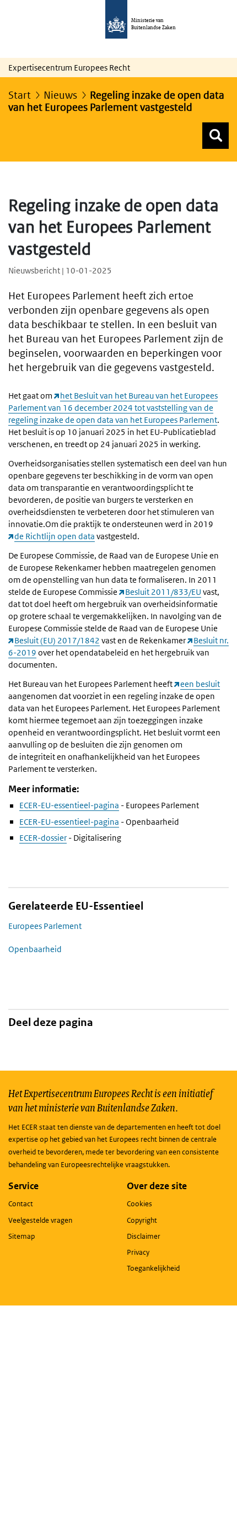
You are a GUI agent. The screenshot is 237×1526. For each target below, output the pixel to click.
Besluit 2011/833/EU (163, 592)
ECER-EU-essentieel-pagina (69, 805)
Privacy (138, 1252)
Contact (20, 1203)
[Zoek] (215, 135)
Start (19, 95)
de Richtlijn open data (54, 536)
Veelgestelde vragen (40, 1220)
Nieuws (60, 95)
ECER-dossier (43, 837)
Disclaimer (143, 1236)
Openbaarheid (35, 949)
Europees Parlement (45, 926)
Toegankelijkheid (153, 1268)
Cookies (139, 1203)
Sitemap (21, 1236)
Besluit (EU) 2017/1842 (57, 640)
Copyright (142, 1220)
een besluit (200, 684)
